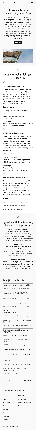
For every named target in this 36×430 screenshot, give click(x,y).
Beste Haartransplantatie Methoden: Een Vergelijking (15, 330)
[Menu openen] (32, 3)
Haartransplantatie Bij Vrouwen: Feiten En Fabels (16, 340)
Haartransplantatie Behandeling (12, 2)
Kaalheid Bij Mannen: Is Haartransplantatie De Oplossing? (17, 321)
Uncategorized (24, 288)
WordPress (15, 426)
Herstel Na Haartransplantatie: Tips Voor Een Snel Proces (17, 359)
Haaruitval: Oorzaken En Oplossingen (15, 303)
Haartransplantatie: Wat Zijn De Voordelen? (17, 285)
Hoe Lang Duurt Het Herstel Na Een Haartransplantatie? (14, 369)
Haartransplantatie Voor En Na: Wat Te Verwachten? (15, 293)
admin (16, 288)
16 (9, 380)
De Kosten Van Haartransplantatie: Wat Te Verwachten (16, 350)
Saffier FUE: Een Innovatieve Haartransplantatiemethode (12, 311)
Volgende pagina (26, 380)
